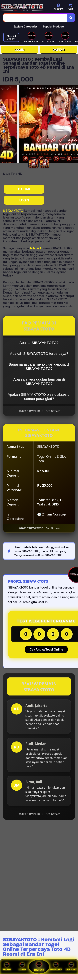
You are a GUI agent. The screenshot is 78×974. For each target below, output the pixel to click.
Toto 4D (35, 248)
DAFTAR (58, 49)
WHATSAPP (56, 969)
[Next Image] (75, 124)
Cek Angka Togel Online (46, 649)
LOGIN (19, 49)
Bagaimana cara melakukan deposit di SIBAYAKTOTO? (39, 366)
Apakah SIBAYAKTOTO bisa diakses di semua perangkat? (39, 396)
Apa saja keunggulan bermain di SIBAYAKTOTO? (39, 381)
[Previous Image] (3, 124)
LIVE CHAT (71, 969)
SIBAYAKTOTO (13, 210)
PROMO (7, 969)
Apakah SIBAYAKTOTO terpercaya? (39, 354)
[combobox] (35, 18)
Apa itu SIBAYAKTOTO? (39, 343)
